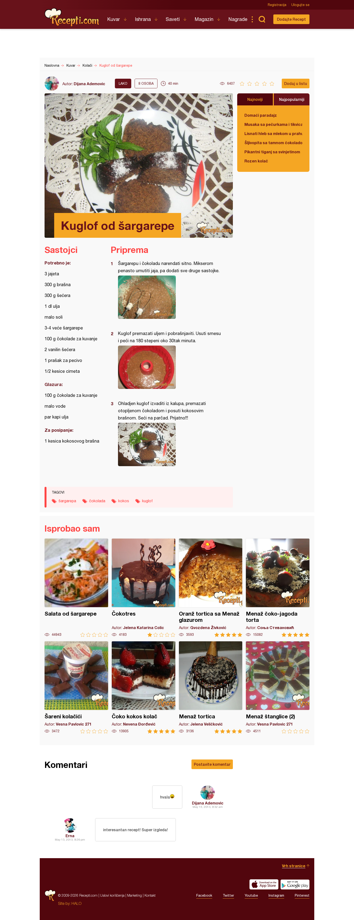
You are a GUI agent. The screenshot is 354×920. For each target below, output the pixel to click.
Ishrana (143, 19)
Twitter (228, 895)
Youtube (251, 895)
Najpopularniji (291, 99)
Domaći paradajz (260, 115)
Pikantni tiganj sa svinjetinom (272, 151)
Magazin (204, 19)
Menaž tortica (211, 687)
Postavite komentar (212, 764)
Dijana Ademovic (89, 83)
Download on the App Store (263, 884)
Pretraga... (261, 19)
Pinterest (302, 895)
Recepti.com (72, 17)
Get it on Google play (295, 884)
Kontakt (150, 895)
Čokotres (143, 588)
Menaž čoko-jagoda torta (277, 588)
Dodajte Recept (291, 19)
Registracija (277, 5)
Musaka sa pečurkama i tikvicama (273, 124)
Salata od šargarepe (76, 588)
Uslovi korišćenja (112, 895)
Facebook (204, 895)
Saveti (173, 19)
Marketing (134, 895)
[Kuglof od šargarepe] (169, 297)
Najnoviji (255, 99)
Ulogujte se (300, 5)
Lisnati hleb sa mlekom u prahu (273, 133)
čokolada (97, 501)
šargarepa (67, 501)
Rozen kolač (256, 161)
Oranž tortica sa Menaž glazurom (211, 588)
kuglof (147, 501)
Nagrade (237, 19)
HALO (76, 903)
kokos (123, 501)
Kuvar (113, 19)
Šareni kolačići (76, 687)
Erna (70, 835)
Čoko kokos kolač (143, 687)
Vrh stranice (293, 865)
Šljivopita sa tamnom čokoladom (273, 142)
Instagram (276, 895)
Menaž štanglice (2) (277, 687)
